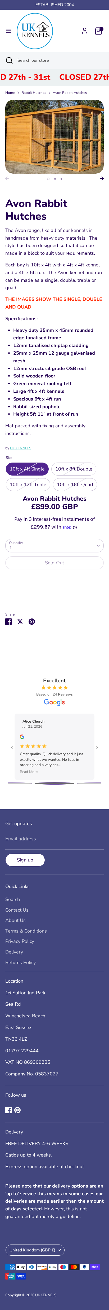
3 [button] (61, 179)
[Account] (84, 29)
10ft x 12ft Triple (28, 484)
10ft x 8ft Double (73, 469)
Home (10, 92)
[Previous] (7, 178)
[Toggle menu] (8, 30)
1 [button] (48, 179)
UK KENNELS (20, 448)
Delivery (14, 952)
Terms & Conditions (26, 931)
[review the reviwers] (22, 737)
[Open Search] (8, 60)
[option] (54, 137)
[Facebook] (8, 1110)
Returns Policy (20, 962)
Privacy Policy (19, 941)
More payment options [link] (55, 593)
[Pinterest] (17, 1110)
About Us (15, 920)
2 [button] (55, 179)
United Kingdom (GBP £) (32, 1250)
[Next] (102, 178)
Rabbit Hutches (33, 92)
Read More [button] (29, 772)
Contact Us (17, 910)
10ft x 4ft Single (27, 469)
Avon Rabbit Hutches (70, 92)
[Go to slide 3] (54, 783)
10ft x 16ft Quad (75, 484)
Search (12, 899)
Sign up (25, 860)
